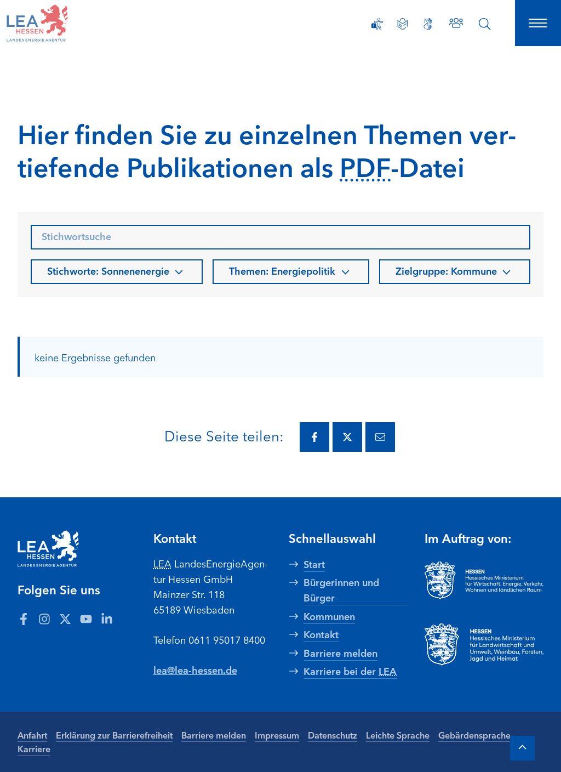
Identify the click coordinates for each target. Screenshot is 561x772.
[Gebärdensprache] (427, 24)
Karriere (34, 748)
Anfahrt (32, 735)
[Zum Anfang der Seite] (522, 748)
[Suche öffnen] (484, 24)
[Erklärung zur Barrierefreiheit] (377, 24)
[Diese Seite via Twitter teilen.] (347, 437)
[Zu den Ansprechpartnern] (456, 23)
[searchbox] (280, 237)
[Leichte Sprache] (402, 24)
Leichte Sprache (398, 735)
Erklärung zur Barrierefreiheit (114, 735)
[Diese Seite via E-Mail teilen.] (380, 437)
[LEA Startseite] (61, 23)
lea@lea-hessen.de (195, 669)
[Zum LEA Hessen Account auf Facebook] (24, 618)
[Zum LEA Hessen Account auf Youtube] (86, 618)
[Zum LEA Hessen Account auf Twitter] (65, 618)
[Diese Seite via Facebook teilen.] (314, 437)
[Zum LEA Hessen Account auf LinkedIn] (107, 618)
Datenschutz (332, 735)
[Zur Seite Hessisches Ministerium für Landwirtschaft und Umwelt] (484, 644)
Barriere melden (213, 735)
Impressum (277, 735)
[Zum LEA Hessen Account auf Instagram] (44, 618)
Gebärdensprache (474, 735)
